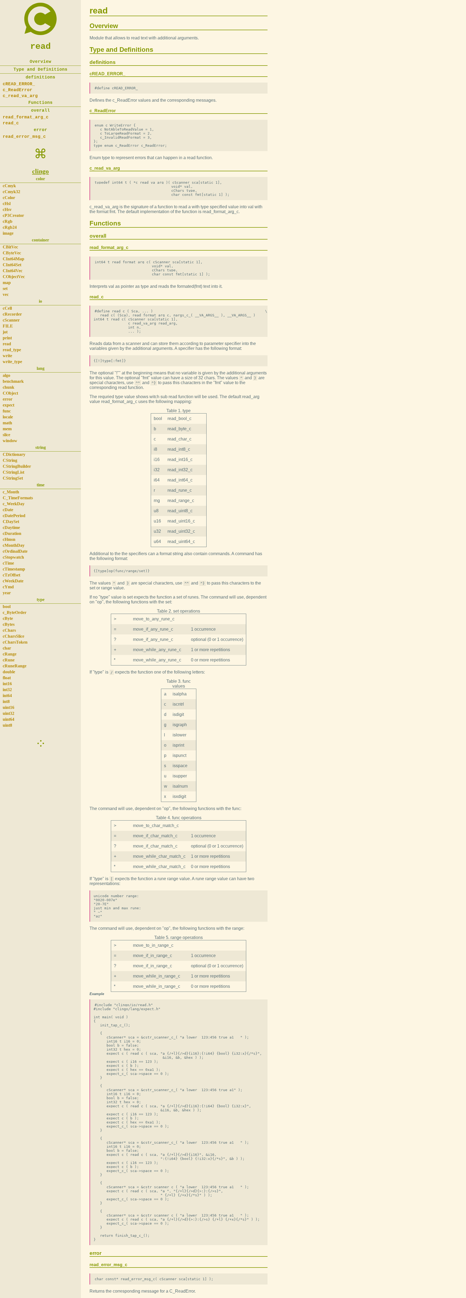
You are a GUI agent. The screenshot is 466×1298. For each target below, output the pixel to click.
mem (7, 428)
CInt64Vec (12, 270)
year (7, 592)
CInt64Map (13, 259)
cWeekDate (13, 581)
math (7, 423)
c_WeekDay (14, 503)
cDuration (12, 533)
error (40, 130)
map (7, 282)
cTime (8, 563)
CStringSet (13, 478)
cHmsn (9, 539)
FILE (8, 326)
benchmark (13, 381)
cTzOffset (11, 575)
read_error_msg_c (24, 136)
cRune (9, 660)
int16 (7, 683)
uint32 (8, 713)
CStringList (13, 472)
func (7, 411)
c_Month (11, 492)
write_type (12, 361)
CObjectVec (14, 276)
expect (8, 405)
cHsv (7, 209)
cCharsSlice (13, 636)
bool (7, 606)
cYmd (8, 587)
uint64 (8, 719)
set (5, 288)
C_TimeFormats (18, 498)
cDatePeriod (14, 515)
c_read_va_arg (20, 96)
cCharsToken (15, 642)
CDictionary (14, 454)
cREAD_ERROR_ (19, 84)
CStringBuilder (17, 466)
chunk (8, 387)
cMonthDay (14, 545)
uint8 (7, 725)
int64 (7, 695)
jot (5, 332)
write (7, 355)
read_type (12, 349)
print (7, 338)
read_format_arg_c (26, 117)
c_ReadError (17, 90)
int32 (7, 689)
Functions (40, 102)
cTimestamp (14, 569)
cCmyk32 (11, 191)
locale (8, 417)
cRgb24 (10, 227)
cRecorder (12, 314)
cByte (8, 618)
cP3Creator (13, 215)
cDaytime (11, 527)
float (7, 677)
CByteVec (12, 253)
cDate (8, 509)
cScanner (11, 320)
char (7, 648)
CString (10, 460)
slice (6, 434)
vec (6, 294)
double (9, 672)
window (10, 440)
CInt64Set (12, 264)
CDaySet (11, 521)
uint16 (8, 707)
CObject (10, 393)
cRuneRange (14, 666)
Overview (40, 61)
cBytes (9, 624)
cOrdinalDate (15, 551)
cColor (9, 197)
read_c (11, 123)
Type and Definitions (40, 69)
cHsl (7, 203)
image (8, 233)
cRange (9, 654)
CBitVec (10, 247)
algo (6, 375)
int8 (6, 701)
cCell (7, 308)
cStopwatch (13, 557)
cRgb (7, 221)
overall (40, 110)
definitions (40, 77)
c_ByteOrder (14, 612)
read (40, 47)
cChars (9, 630)
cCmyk (9, 185)
